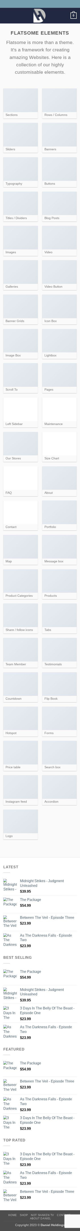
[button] (6, 15)
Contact (63, 1215)
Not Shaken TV (42, 1215)
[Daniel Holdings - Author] (39, 15)
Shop (24, 1215)
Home (12, 1215)
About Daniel (40, 1218)
